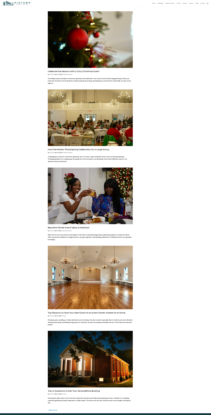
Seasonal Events (67, 74)
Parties (179, 3)
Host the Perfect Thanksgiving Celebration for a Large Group (78, 149)
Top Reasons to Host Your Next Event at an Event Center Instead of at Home (86, 312)
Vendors (191, 3)
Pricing (185, 3)
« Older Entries (52, 410)
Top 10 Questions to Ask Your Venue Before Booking (74, 391)
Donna (51, 74)
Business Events (169, 3)
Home (154, 3)
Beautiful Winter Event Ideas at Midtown (69, 227)
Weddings (160, 3)
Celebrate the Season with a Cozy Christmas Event (73, 71)
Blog (197, 3)
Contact (202, 3)
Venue (64, 316)
